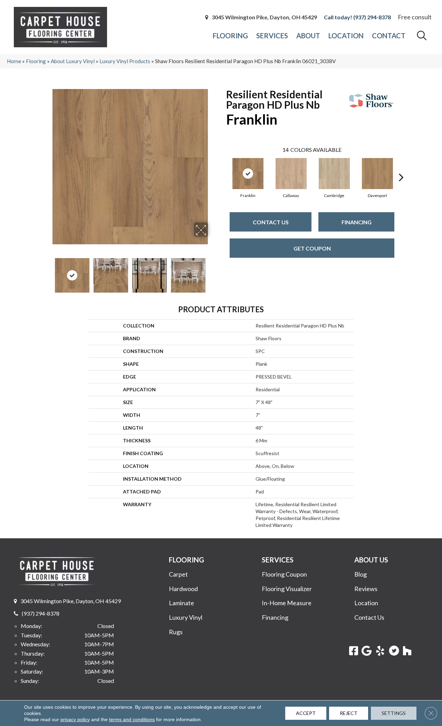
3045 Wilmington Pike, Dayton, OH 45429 (264, 17)
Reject (348, 713)
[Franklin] (248, 173)
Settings (394, 713)
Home (14, 61)
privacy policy (75, 719)
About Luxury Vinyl (73, 61)
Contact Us (271, 222)
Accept (306, 713)
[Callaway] (291, 173)
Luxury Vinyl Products (124, 61)
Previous (47, 271)
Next (212, 271)
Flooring (36, 61)
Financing (357, 222)
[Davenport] (377, 173)
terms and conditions (132, 719)
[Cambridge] (334, 173)
